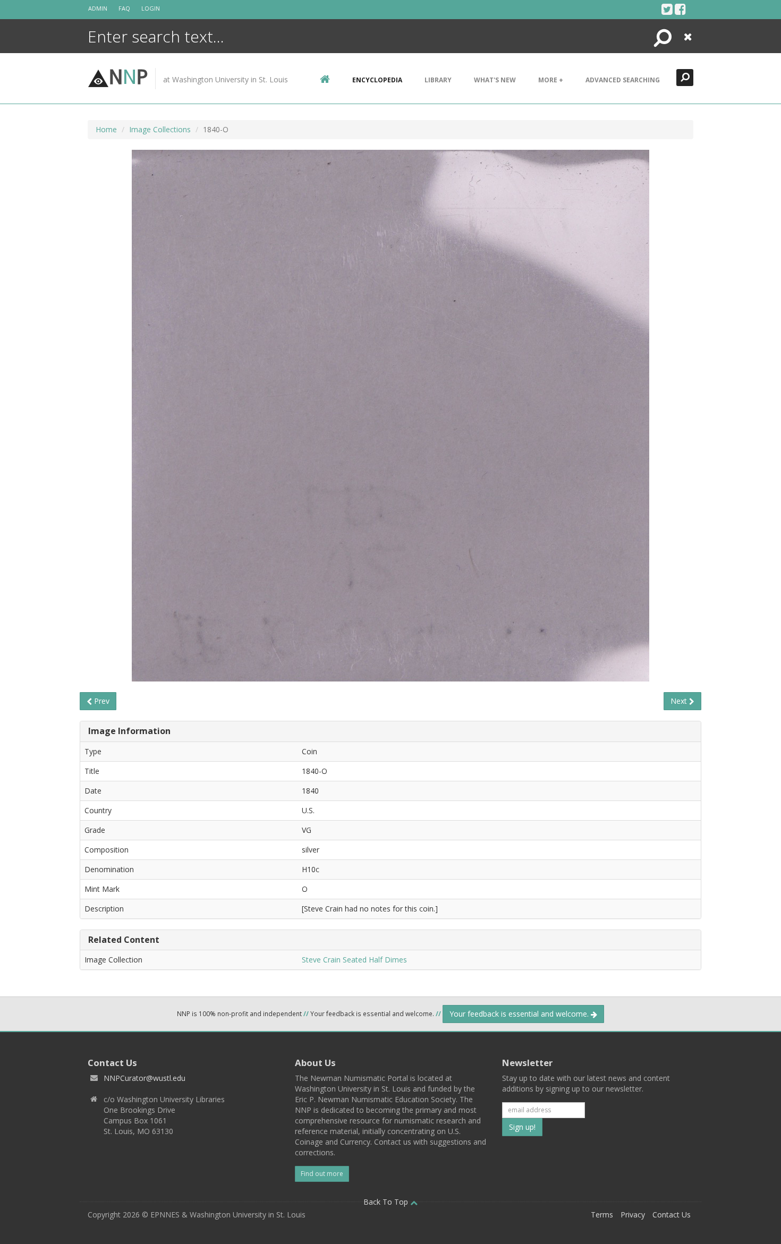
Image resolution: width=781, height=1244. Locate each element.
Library (438, 79)
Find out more (322, 1173)
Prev (100, 701)
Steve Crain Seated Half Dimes (354, 960)
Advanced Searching (622, 79)
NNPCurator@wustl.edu (144, 1078)
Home (106, 129)
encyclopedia (377, 79)
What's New (495, 79)
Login (150, 8)
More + (550, 79)
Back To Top (386, 1202)
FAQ (124, 8)
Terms (602, 1214)
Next (679, 701)
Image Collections (160, 129)
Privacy (633, 1214)
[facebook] (680, 9)
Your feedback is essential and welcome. (520, 1014)
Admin (97, 8)
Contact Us (671, 1214)
